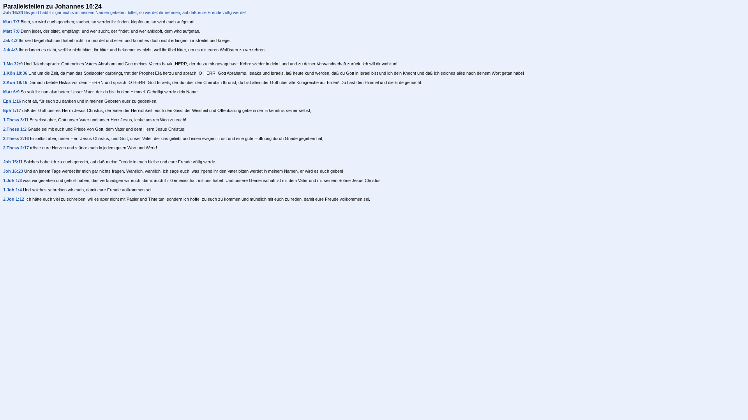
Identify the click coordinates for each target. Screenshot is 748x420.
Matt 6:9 (11, 91)
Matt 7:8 (11, 31)
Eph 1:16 (12, 101)
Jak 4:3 (10, 49)
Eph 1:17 (12, 110)
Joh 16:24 (13, 12)
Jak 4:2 (10, 40)
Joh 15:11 (13, 161)
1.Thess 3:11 (15, 119)
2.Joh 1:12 (13, 199)
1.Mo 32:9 (13, 63)
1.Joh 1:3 (12, 180)
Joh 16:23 (13, 171)
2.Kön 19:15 (15, 82)
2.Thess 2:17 (16, 147)
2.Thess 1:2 (14, 129)
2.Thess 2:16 (16, 138)
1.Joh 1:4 (12, 189)
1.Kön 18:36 (15, 73)
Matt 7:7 (11, 21)
